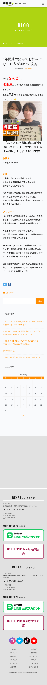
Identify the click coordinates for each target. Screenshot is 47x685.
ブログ (33, 660)
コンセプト (13, 652)
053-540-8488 (15, 581)
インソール (13, 663)
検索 (40, 301)
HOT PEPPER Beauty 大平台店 (23, 623)
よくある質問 (33, 663)
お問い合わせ (33, 667)
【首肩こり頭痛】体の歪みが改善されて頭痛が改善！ (22, 357)
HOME (13, 649)
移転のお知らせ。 (9, 351)
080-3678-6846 (16, 509)
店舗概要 (13, 667)
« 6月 (23, 415)
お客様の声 (28, 68)
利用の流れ (13, 660)
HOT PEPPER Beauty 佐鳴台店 (23, 551)
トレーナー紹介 (33, 656)
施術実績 (34, 652)
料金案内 (13, 656)
